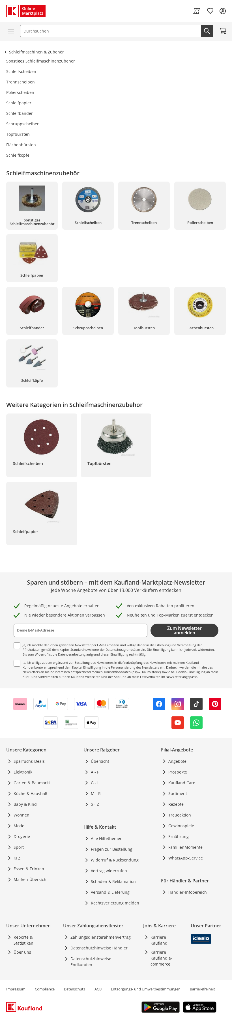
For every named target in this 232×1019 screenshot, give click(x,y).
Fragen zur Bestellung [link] (111, 849)
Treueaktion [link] (179, 815)
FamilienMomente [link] (185, 847)
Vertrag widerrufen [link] (109, 870)
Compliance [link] (45, 989)
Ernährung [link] (178, 836)
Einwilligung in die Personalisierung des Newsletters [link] (121, 667)
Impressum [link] (15, 989)
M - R (96, 793)
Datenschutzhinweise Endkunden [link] (90, 961)
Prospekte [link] (177, 772)
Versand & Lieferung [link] (110, 892)
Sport (19, 847)
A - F (95, 772)
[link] (196, 11)
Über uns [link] (22, 952)
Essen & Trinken (29, 868)
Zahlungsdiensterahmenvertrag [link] (100, 937)
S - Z (95, 804)
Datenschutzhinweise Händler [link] (99, 948)
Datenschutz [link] (74, 989)
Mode (19, 825)
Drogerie (22, 836)
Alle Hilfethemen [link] (107, 838)
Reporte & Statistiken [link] (23, 940)
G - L (95, 782)
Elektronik (23, 772)
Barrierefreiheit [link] (202, 989)
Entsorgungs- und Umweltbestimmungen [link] (146, 989)
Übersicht (100, 761)
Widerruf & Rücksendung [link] (115, 860)
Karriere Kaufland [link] (159, 940)
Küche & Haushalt (31, 793)
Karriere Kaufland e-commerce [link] (161, 958)
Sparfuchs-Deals (29, 761)
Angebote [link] (177, 761)
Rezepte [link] (176, 804)
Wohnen (21, 815)
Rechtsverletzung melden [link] (115, 903)
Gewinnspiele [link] (181, 825)
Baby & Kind (25, 804)
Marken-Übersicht (31, 879)
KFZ (17, 858)
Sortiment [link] (177, 793)
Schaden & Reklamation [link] (113, 881)
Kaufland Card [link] (182, 782)
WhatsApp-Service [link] (185, 858)
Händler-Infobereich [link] (187, 892)
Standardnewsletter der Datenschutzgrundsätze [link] (105, 649)
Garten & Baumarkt (32, 782)
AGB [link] (98, 989)
